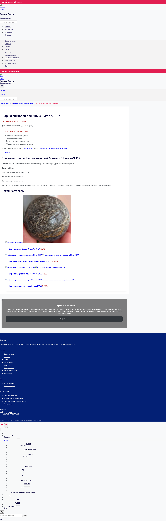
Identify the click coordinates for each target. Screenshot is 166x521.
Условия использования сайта (14, 398)
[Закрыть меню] (0, 429)
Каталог (8, 27)
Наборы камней (10, 55)
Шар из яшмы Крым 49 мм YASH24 (24, 249)
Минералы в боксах (12, 58)
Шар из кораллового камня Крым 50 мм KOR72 (29, 261)
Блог (6, 66)
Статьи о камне (10, 63)
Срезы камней (8, 362)
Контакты (9, 29)
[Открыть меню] (2, 86)
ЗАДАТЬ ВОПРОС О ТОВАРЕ (19, 131)
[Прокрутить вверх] (2, 426)
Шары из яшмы (28, 103)
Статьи (2, 94)
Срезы (7, 49)
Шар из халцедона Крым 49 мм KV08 (25, 274)
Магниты (8, 52)
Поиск (25, 515)
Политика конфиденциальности (15, 401)
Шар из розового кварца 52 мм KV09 (25, 286)
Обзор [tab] (7, 153)
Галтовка (8, 44)
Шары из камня (10, 41)
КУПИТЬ (5, 131)
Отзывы (8, 35)
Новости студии (9, 386)
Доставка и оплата (10, 396)
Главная (2, 103)
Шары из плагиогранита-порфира (21, 492)
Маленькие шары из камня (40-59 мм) (53, 148)
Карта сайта (8, 404)
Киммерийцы (10, 60)
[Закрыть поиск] (2, 512)
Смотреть (64, 319)
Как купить (9, 32)
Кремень (8, 47)
